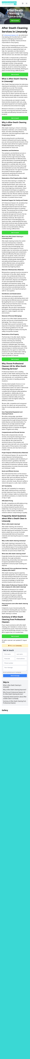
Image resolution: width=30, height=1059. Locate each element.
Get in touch (15, 20)
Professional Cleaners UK (10, 35)
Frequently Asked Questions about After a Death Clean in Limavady (14, 697)
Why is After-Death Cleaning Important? (14, 689)
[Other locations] (22, 3)
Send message (15, 675)
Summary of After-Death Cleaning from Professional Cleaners (14, 702)
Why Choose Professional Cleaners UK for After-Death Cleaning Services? (14, 693)
